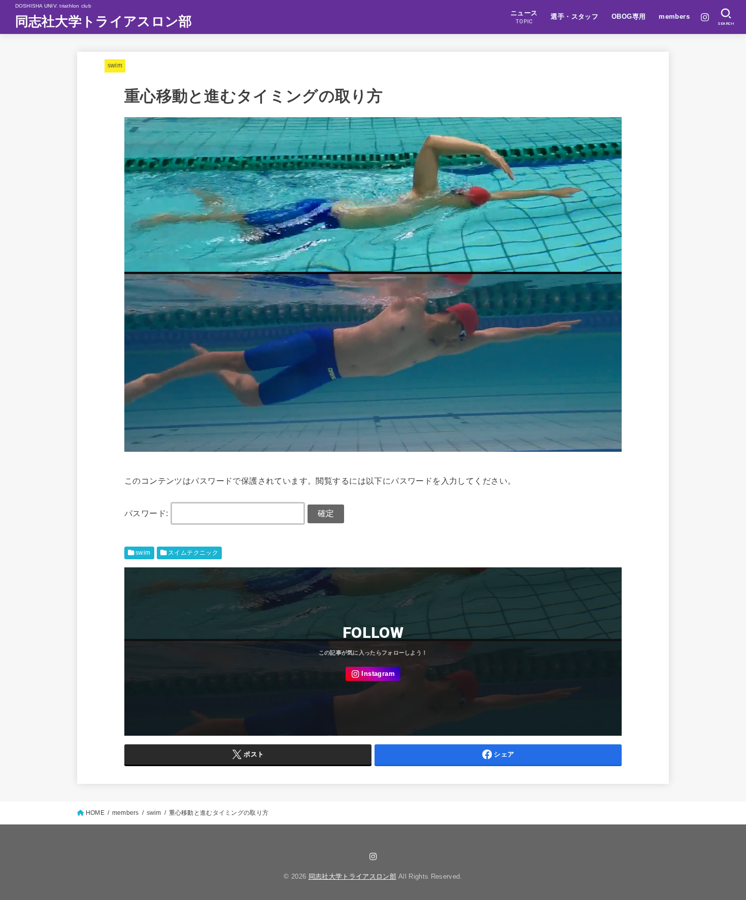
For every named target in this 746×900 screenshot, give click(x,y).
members (674, 16)
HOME (95, 813)
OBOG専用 (629, 16)
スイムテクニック (193, 552)
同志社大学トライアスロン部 (103, 21)
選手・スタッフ (574, 16)
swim (115, 65)
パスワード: (147, 513)
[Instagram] (704, 17)
